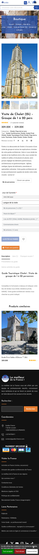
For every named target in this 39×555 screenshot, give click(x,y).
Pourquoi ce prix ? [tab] (27, 256)
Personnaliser (32, 551)
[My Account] (29, 3)
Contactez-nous (7, 483)
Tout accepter (7, 551)
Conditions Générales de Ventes (12, 487)
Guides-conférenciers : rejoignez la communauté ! (18, 527)
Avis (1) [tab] (15, 256)
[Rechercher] (36, 7)
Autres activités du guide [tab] (11, 267)
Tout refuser (20, 551)
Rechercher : (7, 401)
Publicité (4, 514)
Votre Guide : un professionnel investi (14, 522)
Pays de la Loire (21, 131)
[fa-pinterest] (27, 141)
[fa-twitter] (18, 141)
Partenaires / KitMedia (9, 518)
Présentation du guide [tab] (10, 262)
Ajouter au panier (10, 239)
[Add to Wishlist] (23, 239)
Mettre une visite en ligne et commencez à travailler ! (19, 531)
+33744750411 (10, 434)
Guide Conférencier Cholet (15, 133)
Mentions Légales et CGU (10, 491)
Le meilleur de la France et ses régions (14, 474)
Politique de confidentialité (10, 496)
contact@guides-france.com (15, 439)
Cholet (12, 131)
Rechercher (30, 409)
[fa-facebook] (14, 141)
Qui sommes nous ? (8, 478)
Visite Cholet (17, 137)
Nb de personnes (8, 182)
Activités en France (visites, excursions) (15, 465)
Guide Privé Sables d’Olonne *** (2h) (14, 357)
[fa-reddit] (31, 141)
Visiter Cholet (27, 137)
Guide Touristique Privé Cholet (17, 135)
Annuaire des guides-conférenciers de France (17, 470)
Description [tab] (6, 256)
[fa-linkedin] (22, 141)
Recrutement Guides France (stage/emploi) (16, 500)
